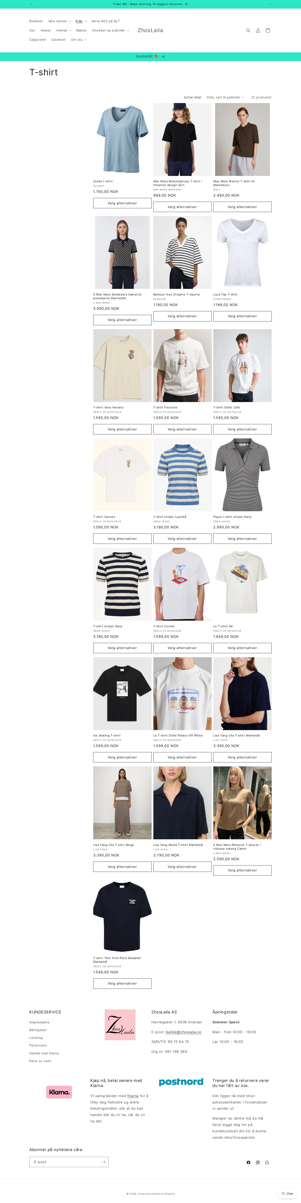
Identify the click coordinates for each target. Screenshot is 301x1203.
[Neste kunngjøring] (270, 4)
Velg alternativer (122, 203)
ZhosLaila (144, 1193)
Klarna (133, 1096)
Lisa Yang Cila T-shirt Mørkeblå (236, 735)
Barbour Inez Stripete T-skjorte (176, 294)
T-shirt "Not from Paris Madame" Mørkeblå (117, 959)
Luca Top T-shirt (225, 294)
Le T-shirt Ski (223, 626)
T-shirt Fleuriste (165, 407)
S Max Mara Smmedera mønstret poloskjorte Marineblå (117, 296)
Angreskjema (39, 1022)
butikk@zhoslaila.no (183, 1032)
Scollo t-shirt (103, 181)
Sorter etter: (193, 97)
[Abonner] (103, 1162)
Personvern (38, 1045)
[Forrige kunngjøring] (31, 4)
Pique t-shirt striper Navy (232, 516)
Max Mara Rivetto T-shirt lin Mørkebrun (234, 183)
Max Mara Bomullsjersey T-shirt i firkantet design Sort (177, 183)
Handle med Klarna (44, 1053)
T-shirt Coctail (164, 626)
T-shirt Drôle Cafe (226, 407)
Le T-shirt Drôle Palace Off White (178, 735)
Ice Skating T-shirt (107, 735)
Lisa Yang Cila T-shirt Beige (113, 845)
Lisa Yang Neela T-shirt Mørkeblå (178, 845)
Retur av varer (40, 1061)
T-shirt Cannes (104, 516)
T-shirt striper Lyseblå (169, 516)
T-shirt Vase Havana (108, 407)
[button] (59, 21)
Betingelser (38, 1030)
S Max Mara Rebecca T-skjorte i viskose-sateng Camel (237, 846)
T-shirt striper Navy (108, 626)
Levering (36, 1037)
